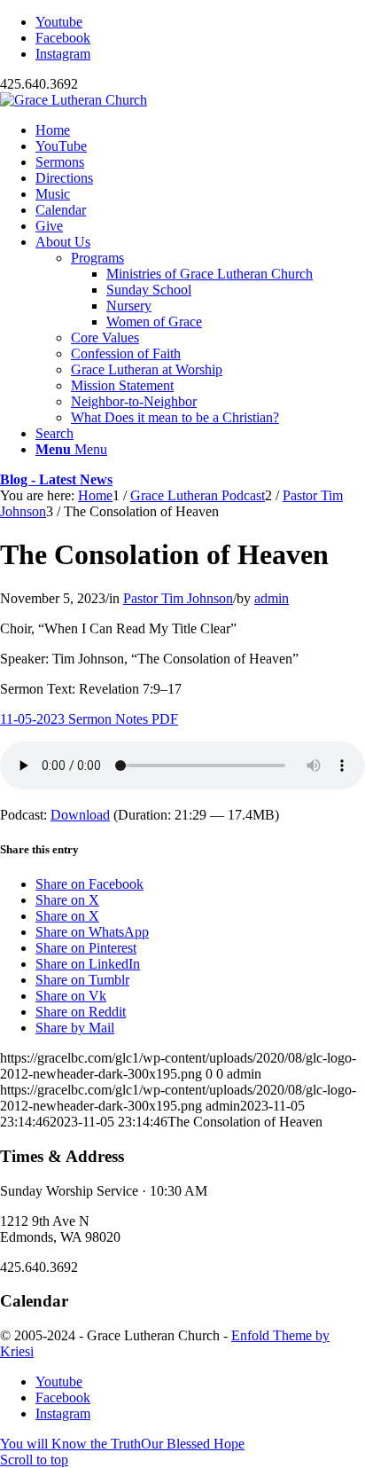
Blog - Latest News (56, 479)
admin (271, 598)
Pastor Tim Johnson (178, 598)
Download (80, 814)
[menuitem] (200, 130)
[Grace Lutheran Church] (73, 99)
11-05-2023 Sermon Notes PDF (89, 718)
